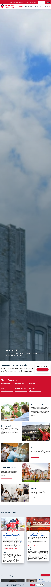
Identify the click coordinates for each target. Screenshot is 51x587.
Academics (21, 6)
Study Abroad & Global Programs (20, 388)
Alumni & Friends (21, 2)
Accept (32, 584)
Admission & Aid (29, 6)
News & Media (12, 2)
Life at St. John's (37, 6)
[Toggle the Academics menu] (21, 7)
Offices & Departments (32, 2)
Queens (20, 541)
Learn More (40, 584)
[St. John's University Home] (7, 6)
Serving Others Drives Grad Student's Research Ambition (36, 534)
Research (2, 393)
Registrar (2, 388)
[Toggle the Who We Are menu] (45, 7)
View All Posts (45, 575)
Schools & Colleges (32, 383)
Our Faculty (31, 390)
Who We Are (45, 6)
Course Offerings (32, 385)
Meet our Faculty (34, 497)
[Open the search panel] (49, 7)
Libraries (16, 390)
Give (48, 2)
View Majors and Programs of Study (42, 370)
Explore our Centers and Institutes (6, 477)
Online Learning (3, 385)
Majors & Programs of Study (19, 383)
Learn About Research (35, 456)
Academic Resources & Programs (20, 385)
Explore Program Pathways (5, 383)
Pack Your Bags (3, 437)
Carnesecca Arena (7, 544)
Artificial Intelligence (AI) (5, 390)
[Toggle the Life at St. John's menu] (37, 7)
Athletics (26, 2)
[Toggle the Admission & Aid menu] (29, 7)
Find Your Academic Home (35, 417)
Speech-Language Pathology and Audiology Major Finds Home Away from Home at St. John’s (12, 535)
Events (17, 2)
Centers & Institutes (32, 388)
